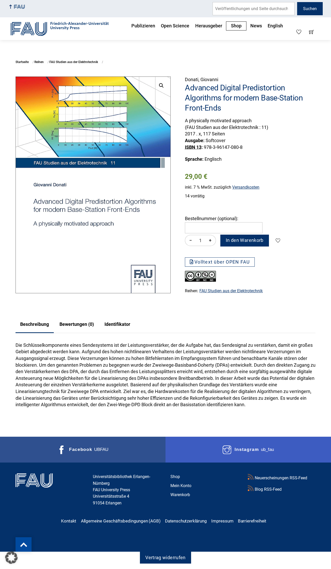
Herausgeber (208, 25)
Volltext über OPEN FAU (222, 262)
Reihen (39, 62)
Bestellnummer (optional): (211, 218)
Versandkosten (245, 187)
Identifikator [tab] (117, 324)
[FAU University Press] (65, 28)
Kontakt (68, 521)
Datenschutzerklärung (186, 521)
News (256, 25)
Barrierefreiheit (252, 521)
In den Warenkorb (245, 240)
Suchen (310, 8)
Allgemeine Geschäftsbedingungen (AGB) (121, 521)
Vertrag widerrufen (165, 557)
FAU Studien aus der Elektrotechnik (73, 62)
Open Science (175, 25)
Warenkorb (180, 494)
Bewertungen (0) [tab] (76, 324)
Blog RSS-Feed (268, 489)
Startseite (22, 62)
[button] (161, 85)
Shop (236, 25)
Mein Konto (180, 485)
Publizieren (143, 25)
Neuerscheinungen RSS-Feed (280, 477)
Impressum (222, 521)
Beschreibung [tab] (34, 324)
